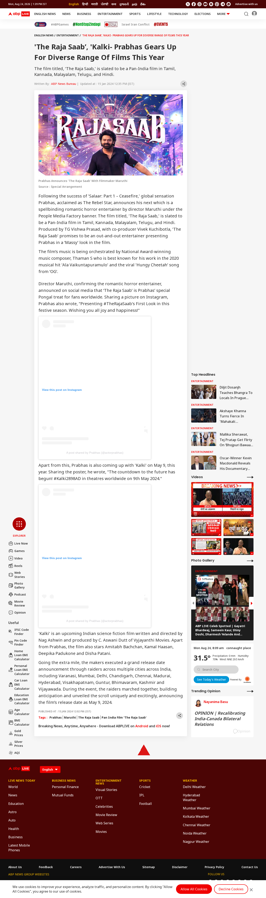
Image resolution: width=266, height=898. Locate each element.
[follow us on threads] (199, 4)
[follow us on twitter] (187, 4)
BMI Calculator (22, 722)
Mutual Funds (63, 795)
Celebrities (104, 806)
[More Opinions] (250, 691)
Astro (12, 812)
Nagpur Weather (196, 841)
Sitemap (148, 867)
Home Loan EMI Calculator (22, 655)
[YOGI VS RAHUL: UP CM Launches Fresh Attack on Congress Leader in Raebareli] (222, 499)
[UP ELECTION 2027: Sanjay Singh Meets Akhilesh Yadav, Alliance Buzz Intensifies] (238, 527)
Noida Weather (195, 833)
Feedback (46, 867)
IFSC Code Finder (21, 632)
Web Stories (19, 575)
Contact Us (249, 867)
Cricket (144, 787)
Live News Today (21, 780)
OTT (99, 798)
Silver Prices (18, 744)
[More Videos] (250, 477)
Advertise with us (246, 4)
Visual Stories (106, 789)
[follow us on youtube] (205, 4)
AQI (17, 753)
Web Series (104, 823)
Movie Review (19, 603)
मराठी (94, 4)
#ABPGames (60, 24)
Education (16, 803)
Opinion (20, 612)
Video (18, 558)
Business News (64, 780)
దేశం (142, 4)
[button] (19, 527)
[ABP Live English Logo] (19, 13)
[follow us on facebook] (193, 4)
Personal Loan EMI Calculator (22, 670)
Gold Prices (18, 733)
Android (141, 726)
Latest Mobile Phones (19, 847)
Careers (75, 867)
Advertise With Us (112, 867)
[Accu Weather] (247, 679)
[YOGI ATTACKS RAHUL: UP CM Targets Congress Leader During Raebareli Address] (238, 546)
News (66, 14)
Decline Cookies (231, 889)
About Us (15, 867)
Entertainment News (109, 782)
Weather (190, 780)
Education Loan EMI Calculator (22, 699)
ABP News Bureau (63, 84)
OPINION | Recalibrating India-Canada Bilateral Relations (220, 718)
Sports (134, 14)
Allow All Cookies (194, 889)
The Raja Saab (88, 717)
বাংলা (113, 4)
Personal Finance (65, 787)
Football (145, 803)
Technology (178, 14)
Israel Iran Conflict (136, 24)
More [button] (221, 14)
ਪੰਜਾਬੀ (104, 4)
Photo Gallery (19, 585)
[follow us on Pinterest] (216, 4)
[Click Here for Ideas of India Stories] (111, 24)
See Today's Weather (211, 679)
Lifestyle (154, 14)
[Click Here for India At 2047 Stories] (40, 24)
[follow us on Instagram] (211, 4)
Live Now (21, 543)
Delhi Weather (194, 787)
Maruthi (70, 717)
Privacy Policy (214, 867)
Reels (18, 566)
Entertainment (110, 14)
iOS (158, 726)
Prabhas (55, 717)
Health (13, 828)
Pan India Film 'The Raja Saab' (124, 717)
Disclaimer (179, 867)
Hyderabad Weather (191, 797)
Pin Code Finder (20, 642)
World (13, 787)
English (74, 4)
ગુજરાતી (124, 4)
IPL (141, 795)
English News (45, 14)
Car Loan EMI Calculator (22, 684)
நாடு (134, 4)
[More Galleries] (250, 560)
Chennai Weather (196, 825)
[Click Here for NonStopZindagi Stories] (86, 24)
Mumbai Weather (196, 808)
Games (19, 551)
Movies (101, 831)
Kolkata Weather (196, 816)
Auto (12, 820)
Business (84, 14)
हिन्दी (85, 4)
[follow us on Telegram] (222, 4)
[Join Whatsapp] (228, 4)
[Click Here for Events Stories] (161, 24)
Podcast (20, 594)
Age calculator (22, 712)
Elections (203, 14)
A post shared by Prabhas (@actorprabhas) (94, 452)
